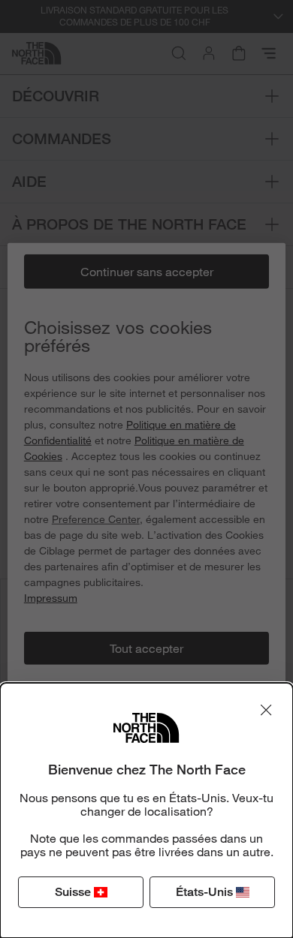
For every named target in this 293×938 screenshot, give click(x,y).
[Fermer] (266, 710)
